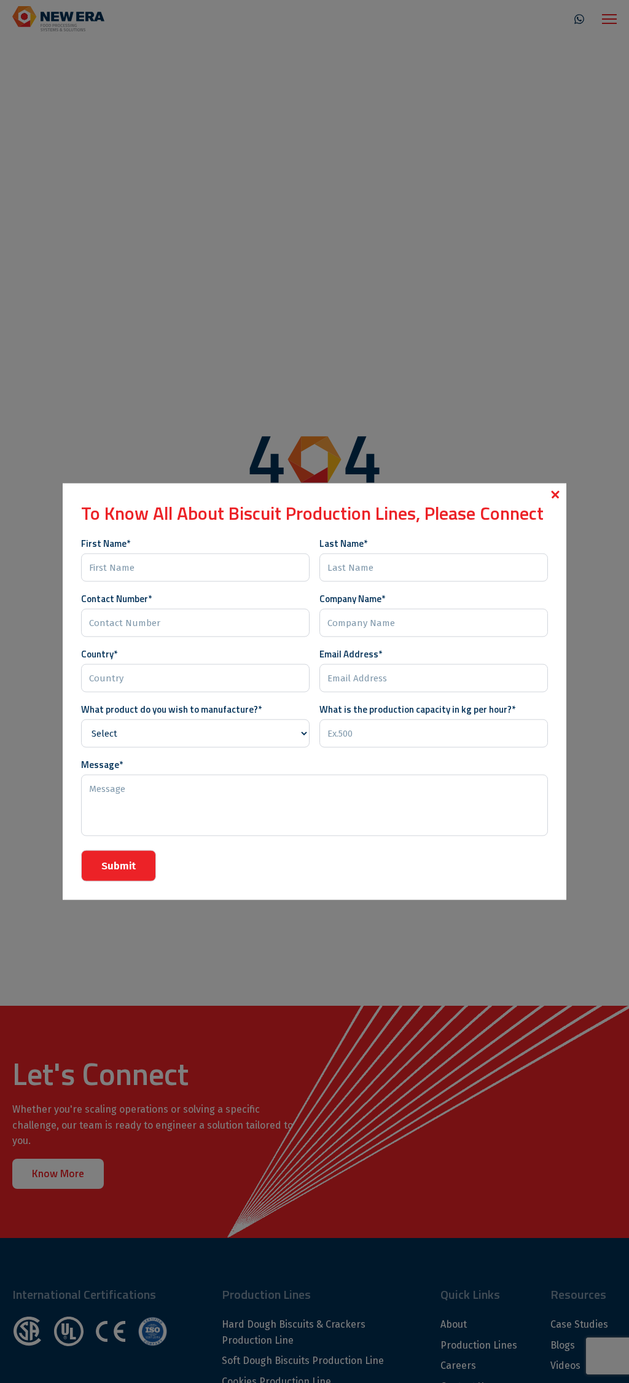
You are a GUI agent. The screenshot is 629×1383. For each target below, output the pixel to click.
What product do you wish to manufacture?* (171, 709)
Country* (99, 653)
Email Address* (350, 653)
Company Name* (352, 598)
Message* (102, 764)
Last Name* (343, 543)
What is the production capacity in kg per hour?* (417, 709)
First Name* (105, 543)
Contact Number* (116, 598)
